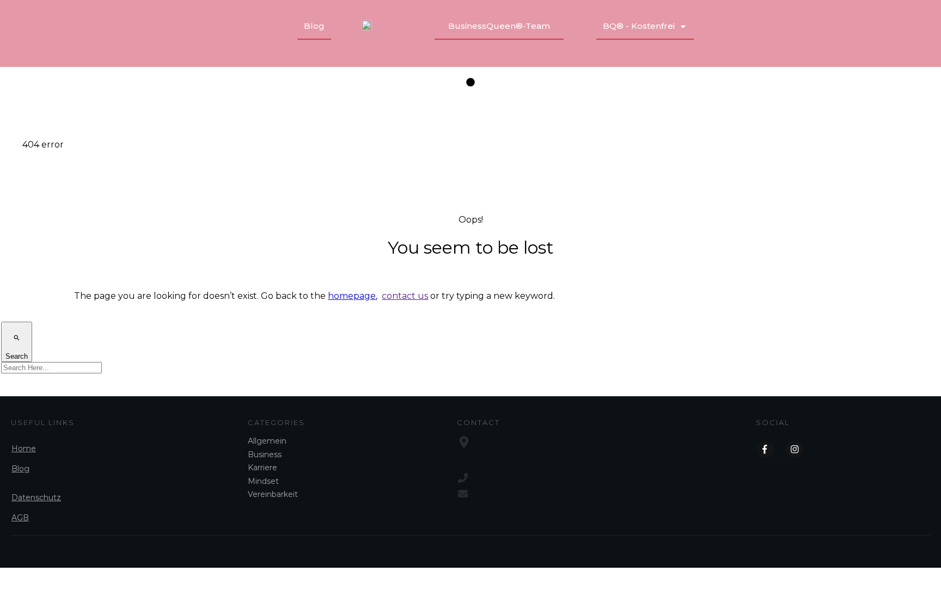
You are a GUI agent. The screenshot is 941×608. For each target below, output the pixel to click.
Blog (20, 469)
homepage (352, 296)
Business (265, 454)
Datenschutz (36, 497)
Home (23, 448)
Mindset (263, 481)
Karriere (262, 467)
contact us (405, 296)
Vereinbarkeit (273, 494)
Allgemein (267, 441)
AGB (20, 518)
